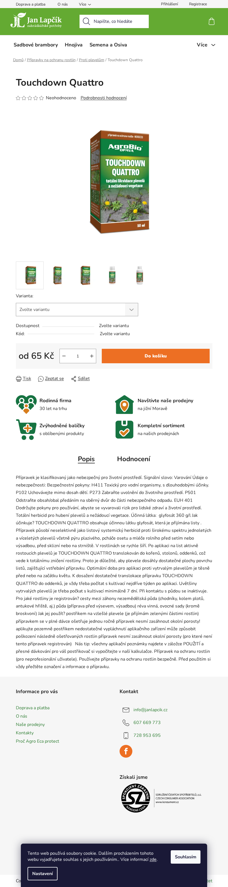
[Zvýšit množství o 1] (92, 356)
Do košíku (156, 356)
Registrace (198, 4)
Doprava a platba (30, 4)
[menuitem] (35, 44)
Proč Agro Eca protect (37, 741)
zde (153, 859)
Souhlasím (185, 857)
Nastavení (42, 874)
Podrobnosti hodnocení (104, 98)
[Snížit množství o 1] (64, 356)
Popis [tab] (86, 458)
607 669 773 (147, 723)
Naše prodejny (30, 725)
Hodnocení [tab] (133, 458)
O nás (63, 4)
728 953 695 (147, 735)
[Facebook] (126, 751)
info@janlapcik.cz (150, 710)
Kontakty (25, 733)
